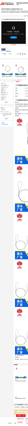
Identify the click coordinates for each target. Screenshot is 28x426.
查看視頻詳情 (13, 44)
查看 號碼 (3, 109)
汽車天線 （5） (4, 83)
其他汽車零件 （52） (5, 87)
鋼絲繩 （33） (3, 90)
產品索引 (3, 122)
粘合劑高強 (17, 407)
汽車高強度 (22, 407)
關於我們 (10, 423)
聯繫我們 (16, 423)
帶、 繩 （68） (3, 96)
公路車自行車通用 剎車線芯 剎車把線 (8, 76)
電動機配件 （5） (4, 97)
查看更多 (6, 102)
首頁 (25, 15)
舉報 (10, 53)
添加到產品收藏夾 (4, 124)
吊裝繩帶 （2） (4, 89)
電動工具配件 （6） (4, 92)
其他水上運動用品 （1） (5, 85)
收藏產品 (4, 53)
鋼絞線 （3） (3, 99)
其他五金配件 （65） (5, 94)
